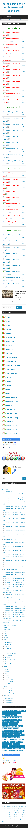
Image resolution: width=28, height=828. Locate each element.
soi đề (22, 748)
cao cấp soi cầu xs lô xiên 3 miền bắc (14, 512)
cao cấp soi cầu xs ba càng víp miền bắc (15, 498)
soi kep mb (21, 739)
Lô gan (8, 377)
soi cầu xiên (21, 735)
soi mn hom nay (6, 748)
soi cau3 (11, 719)
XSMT (8, 325)
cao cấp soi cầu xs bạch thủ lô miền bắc (15, 506)
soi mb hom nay (21, 746)
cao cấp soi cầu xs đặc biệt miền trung (15, 580)
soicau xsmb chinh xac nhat (9, 726)
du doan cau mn (21, 710)
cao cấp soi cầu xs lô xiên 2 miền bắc (14, 554)
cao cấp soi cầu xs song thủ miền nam (15, 610)
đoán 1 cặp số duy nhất (16, 750)
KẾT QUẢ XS (7, 629)
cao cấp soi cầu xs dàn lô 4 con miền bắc (14, 810)
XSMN (8, 321)
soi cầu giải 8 (5, 730)
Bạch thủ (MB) (11, 353)
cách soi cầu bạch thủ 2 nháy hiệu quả (20, 293)
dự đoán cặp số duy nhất (8, 717)
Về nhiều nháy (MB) (13, 365)
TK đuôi (8, 393)
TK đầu (8, 389)
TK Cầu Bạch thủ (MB (10, 653)
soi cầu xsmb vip (14, 737)
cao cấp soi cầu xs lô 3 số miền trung (14, 584)
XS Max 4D (10, 341)
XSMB (8, 317)
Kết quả (9, 329)
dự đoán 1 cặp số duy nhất (9, 715)
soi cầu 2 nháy (6, 728)
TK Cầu (5, 651)
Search (19, 307)
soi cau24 (4, 721)
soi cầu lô (13, 730)
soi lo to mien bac (7, 743)
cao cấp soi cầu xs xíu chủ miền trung (14, 594)
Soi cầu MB (20, 730)
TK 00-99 (9, 406)
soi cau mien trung (14, 721)
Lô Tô (5, 686)
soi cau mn (5, 724)
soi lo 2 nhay (5, 741)
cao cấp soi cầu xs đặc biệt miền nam (14, 606)
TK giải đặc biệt (11, 398)
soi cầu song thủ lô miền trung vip (14, 582)
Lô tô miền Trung (12, 418)
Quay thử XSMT (11, 430)
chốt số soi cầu (11, 710)
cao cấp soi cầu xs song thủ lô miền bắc (15, 567)
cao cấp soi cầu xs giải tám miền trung (15, 572)
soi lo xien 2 (16, 743)
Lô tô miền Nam (11, 414)
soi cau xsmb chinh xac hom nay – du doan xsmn (14, 7)
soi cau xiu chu (13, 724)
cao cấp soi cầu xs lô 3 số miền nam (14, 612)
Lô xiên (8, 381)
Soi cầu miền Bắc (6, 732)
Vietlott (8, 333)
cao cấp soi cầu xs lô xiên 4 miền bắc (14, 564)
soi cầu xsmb (5, 737)
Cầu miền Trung (11, 373)
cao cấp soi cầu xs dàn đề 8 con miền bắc (15, 817)
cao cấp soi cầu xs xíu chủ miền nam (14, 614)
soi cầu (20, 726)
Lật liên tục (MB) (12, 357)
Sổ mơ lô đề (10, 301)
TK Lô (5, 666)
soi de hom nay (13, 739)
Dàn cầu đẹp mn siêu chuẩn (11, 597)
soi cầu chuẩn (15, 728)
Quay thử (9, 422)
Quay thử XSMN (11, 434)
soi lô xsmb (12, 746)
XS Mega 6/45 (11, 337)
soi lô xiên (5, 746)
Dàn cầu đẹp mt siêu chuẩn (11, 569)
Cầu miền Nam (11, 369)
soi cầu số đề (5, 735)
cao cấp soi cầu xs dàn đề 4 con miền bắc (15, 806)
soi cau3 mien (18, 719)
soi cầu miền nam (17, 732)
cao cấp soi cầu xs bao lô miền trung (14, 578)
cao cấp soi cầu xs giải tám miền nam (15, 608)
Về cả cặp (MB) (11, 361)
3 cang (4, 710)
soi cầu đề (5, 739)
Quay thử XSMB (11, 426)
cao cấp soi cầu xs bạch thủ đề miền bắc (15, 500)
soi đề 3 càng (5, 750)
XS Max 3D (10, 349)
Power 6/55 (10, 345)
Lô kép (8, 385)
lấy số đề (19, 717)
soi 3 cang (5, 719)
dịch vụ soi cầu (6, 713)
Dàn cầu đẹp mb (8, 491)
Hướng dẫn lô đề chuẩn (10, 625)
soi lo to (12, 741)
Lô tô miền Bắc (11, 410)
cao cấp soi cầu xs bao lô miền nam (14, 600)
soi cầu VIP (13, 735)
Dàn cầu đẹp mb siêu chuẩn (11, 539)
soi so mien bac (16, 748)
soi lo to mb (19, 741)
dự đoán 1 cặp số (16, 713)
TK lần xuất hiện (12, 402)
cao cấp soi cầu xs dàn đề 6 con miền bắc (15, 815)
